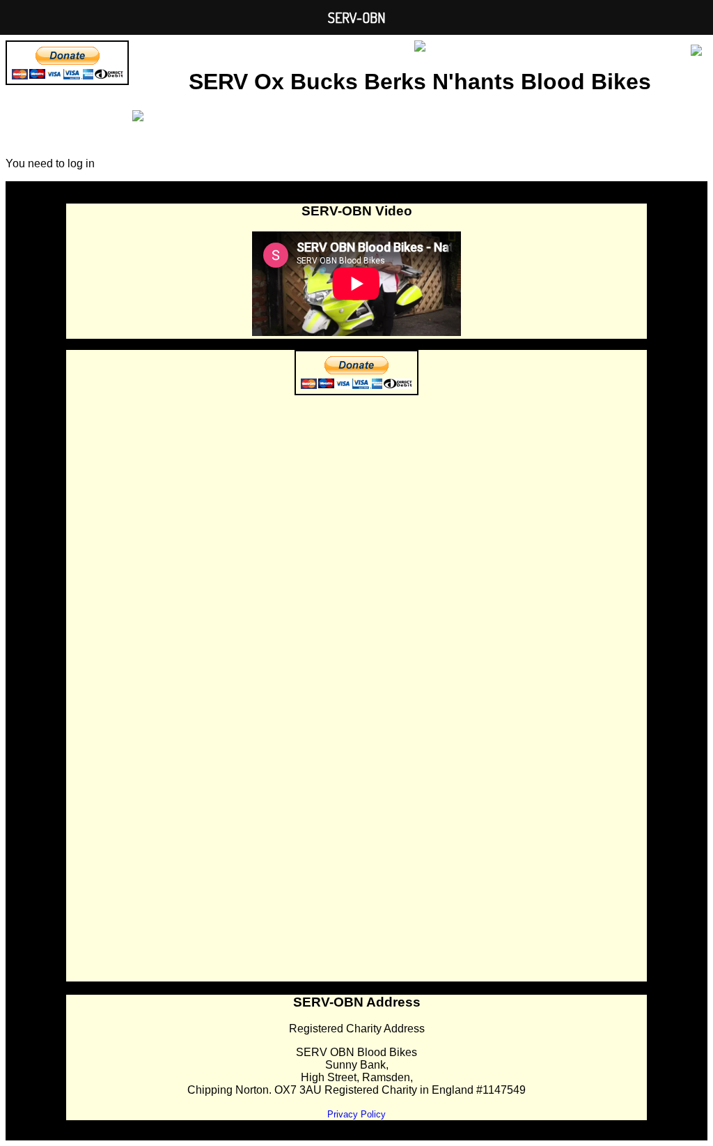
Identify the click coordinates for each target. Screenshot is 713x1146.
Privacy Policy (356, 1114)
